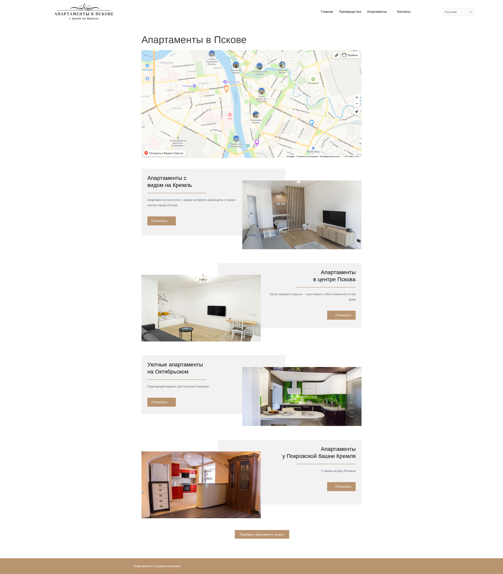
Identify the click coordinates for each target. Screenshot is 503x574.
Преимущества (350, 11)
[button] (161, 220)
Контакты (404, 11)
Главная (327, 11)
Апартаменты (377, 11)
